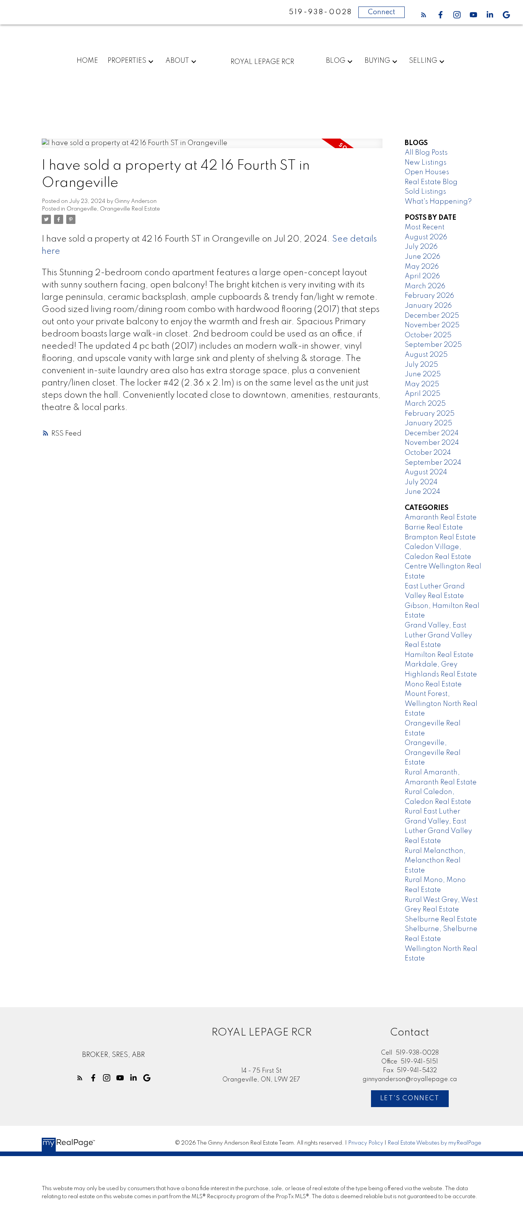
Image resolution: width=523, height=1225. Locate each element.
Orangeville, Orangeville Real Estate (113, 209)
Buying (377, 60)
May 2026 (422, 266)
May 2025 (422, 384)
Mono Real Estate (433, 684)
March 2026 (425, 286)
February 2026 (429, 295)
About (177, 60)
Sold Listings (425, 191)
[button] (423, 14)
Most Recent (425, 227)
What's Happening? (438, 201)
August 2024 (426, 472)
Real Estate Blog (431, 182)
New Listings (425, 162)
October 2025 (428, 335)
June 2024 (422, 491)
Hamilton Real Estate (439, 655)
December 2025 (432, 315)
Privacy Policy (365, 1143)
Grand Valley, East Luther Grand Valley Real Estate (438, 635)
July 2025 (421, 364)
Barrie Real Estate (434, 527)
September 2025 (433, 344)
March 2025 (425, 403)
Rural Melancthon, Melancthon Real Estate (435, 861)
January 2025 (428, 423)
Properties (127, 60)
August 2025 (426, 354)
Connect (381, 12)
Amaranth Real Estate (441, 517)
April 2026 (422, 276)
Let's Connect (410, 1098)
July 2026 (421, 246)
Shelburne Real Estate (441, 919)
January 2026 (428, 305)
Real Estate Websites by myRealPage (434, 1143)
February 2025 (429, 413)
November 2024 (432, 442)
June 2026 (422, 256)
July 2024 (421, 482)
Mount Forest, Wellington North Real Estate (441, 704)
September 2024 (433, 462)
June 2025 (423, 374)
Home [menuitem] (87, 60)
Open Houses (427, 172)
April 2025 (422, 393)
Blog (335, 60)
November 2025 (432, 325)
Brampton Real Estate (440, 537)
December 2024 (432, 433)
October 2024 (428, 452)
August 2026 (426, 237)
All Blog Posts (426, 152)
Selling (423, 60)
